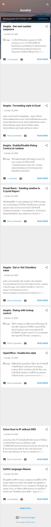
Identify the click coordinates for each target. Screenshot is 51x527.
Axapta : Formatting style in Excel (21, 105)
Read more (42, 59)
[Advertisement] (25, 83)
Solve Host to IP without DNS (19, 429)
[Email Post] (21, 60)
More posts (25, 508)
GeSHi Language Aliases (17, 469)
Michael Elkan (31, 522)
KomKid (25, 10)
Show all (43, 19)
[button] (46, 27)
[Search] (47, 5)
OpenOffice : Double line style (19, 353)
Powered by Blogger (27, 517)
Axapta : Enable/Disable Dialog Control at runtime (20, 147)
